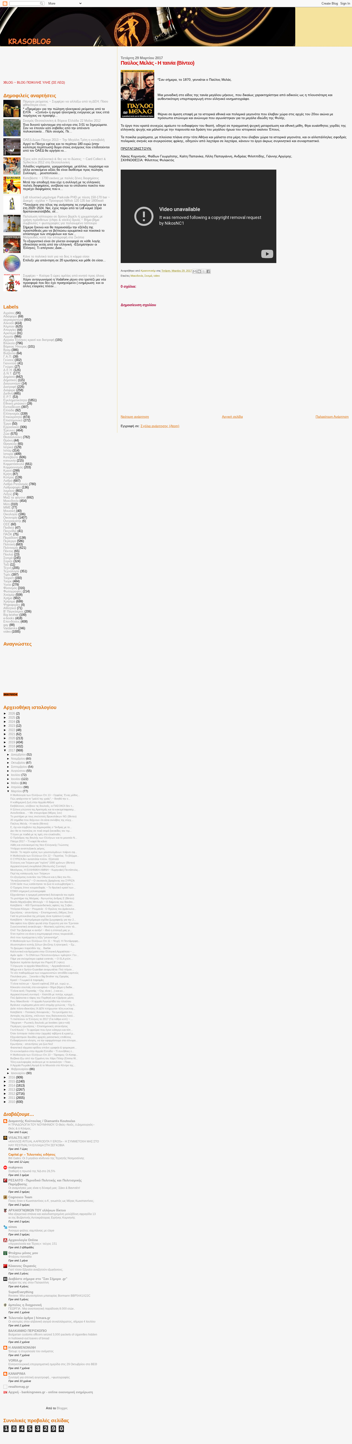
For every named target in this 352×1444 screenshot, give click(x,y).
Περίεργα (9, 541)
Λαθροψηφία (12, 487)
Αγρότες (9, 313)
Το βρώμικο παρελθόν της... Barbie (30, 948)
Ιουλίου (16, 775)
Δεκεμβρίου (19, 754)
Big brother (10, 615)
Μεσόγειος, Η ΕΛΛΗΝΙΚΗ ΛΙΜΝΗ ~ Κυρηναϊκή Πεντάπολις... (45, 869)
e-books (8, 618)
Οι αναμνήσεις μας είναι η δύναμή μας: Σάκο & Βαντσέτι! (44, 1188)
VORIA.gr (15, 1360)
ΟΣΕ (6, 524)
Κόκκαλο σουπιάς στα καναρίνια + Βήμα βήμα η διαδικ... (42, 987)
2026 (12, 713)
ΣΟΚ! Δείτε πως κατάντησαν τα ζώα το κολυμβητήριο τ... (42, 883)
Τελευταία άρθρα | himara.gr (29, 1318)
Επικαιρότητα (12, 417)
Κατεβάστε (10, 457)
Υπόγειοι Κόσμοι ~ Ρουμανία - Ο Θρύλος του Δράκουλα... (43, 908)
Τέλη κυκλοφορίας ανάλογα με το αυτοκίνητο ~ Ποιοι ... (41, 1061)
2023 (12, 726)
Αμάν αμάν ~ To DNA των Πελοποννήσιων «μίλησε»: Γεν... (44, 955)
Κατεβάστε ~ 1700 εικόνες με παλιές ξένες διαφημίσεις (61, 178)
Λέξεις (7, 494)
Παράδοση (10, 537)
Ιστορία (8, 454)
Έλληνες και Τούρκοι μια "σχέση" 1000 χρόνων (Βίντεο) (42, 862)
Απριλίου (17, 787)
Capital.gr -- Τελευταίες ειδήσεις (32, 1154)
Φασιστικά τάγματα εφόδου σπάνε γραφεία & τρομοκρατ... (43, 1047)
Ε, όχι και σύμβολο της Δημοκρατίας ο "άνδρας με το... (41, 827)
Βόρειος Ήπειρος (15, 346)
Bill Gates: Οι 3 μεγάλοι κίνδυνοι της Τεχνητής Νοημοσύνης (46, 1158)
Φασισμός (10, 588)
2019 (12, 742)
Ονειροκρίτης (12, 521)
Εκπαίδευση (11, 407)
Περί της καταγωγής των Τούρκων (30, 873)
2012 (12, 1093)
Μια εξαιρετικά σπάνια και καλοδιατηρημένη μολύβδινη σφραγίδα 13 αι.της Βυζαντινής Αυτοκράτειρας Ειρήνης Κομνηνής (52, 1216)
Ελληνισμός (11, 413)
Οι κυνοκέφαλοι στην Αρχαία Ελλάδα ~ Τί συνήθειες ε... (42, 1051)
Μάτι (6, 504)
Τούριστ (8, 578)
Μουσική (9, 511)
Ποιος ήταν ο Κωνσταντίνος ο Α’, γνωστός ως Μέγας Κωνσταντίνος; (51, 1201)
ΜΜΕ (7, 507)
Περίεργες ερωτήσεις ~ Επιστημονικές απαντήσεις (39, 1026)
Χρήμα (7, 598)
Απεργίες (9, 330)
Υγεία (7, 584)
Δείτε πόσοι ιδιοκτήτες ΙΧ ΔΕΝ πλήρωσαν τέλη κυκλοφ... (42, 1008)
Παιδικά (8, 527)
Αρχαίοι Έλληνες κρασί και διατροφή (28, 340)
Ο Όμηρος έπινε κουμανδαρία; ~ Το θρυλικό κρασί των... (43, 887)
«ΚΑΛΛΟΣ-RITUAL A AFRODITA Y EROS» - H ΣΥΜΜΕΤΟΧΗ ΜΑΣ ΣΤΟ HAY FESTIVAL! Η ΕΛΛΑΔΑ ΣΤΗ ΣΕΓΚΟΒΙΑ (53, 1143)
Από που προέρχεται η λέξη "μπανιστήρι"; (34, 937)
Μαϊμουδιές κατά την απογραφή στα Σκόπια (53, 237)
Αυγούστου (18, 771)
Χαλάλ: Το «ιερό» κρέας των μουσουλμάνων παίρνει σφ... (43, 852)
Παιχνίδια (10, 531)
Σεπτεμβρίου (19, 766)
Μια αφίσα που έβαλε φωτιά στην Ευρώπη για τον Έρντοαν (44, 923)
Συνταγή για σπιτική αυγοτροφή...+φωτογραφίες (39, 1377)
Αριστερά (9, 333)
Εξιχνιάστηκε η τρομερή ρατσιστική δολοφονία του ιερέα (42, 894)
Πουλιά (8, 554)
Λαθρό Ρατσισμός (15, 484)
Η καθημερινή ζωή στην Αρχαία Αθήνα (32, 802)
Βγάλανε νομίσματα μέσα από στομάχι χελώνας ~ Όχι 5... (43, 1004)
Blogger (62, 1408)
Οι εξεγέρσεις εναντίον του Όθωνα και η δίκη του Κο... (41, 877)
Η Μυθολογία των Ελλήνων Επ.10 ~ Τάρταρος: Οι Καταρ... (44, 1054)
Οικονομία (10, 517)
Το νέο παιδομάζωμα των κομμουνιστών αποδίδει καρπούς (44, 972)
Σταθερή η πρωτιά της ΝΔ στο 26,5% (31, 1171)
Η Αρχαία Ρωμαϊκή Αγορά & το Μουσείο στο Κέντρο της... (42, 1065)
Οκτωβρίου (18, 762)
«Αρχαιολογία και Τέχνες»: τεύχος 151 (32, 1243)
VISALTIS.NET (19, 1138)
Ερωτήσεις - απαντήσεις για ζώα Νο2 (31, 1044)
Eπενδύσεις (11, 621)
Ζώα (6, 433)
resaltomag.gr (18, 1386)
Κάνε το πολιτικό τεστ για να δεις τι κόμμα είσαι (56, 256)
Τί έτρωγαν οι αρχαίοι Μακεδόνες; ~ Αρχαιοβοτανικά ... (41, 965)
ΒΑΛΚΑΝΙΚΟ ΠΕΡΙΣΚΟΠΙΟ (27, 1331)
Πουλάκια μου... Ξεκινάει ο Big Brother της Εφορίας (39, 976)
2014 (12, 1085)
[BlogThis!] (199, 271)
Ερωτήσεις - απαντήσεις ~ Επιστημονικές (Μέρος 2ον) (41, 912)
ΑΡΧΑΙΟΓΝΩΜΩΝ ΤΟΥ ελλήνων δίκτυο (37, 1210)
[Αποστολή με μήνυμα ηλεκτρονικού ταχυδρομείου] (194, 271)
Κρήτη (7, 474)
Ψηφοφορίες (11, 605)
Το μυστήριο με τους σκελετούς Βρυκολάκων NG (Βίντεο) (43, 816)
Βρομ (7, 350)
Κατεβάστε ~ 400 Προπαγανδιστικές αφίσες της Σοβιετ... (42, 905)
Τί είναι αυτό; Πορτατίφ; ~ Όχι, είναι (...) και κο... (37, 990)
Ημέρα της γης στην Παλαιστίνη (28, 1282)
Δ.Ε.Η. (8, 370)
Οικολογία (10, 514)
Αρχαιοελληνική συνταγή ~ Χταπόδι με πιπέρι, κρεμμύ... (42, 994)
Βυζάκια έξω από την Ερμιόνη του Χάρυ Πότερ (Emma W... (44, 1058)
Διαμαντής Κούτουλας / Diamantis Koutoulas (41, 1121)
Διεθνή (8, 393)
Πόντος (8, 551)
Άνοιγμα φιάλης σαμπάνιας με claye (31, 1230)
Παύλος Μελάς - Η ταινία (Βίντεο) (29, 823)
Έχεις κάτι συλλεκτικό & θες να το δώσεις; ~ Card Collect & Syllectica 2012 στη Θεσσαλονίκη (64, 160)
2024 (12, 721)
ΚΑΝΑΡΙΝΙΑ (16, 1373)
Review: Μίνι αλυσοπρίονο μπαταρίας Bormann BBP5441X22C (49, 1295)
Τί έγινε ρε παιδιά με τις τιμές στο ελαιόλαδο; (35, 834)
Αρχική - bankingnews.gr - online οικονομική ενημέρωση (50, 1392)
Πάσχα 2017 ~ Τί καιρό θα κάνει (28, 841)
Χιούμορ (9, 594)
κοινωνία (9, 460)
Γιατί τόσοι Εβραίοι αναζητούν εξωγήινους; (35, 1269)
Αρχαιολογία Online (23, 1240)
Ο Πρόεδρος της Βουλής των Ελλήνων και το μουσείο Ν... (43, 837)
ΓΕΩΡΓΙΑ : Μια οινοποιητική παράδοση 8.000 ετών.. (41, 1308)
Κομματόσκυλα (13, 464)
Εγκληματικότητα (15, 400)
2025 (12, 717)
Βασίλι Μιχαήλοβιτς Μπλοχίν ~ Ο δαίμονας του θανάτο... (42, 901)
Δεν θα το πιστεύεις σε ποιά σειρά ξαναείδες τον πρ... (41, 830)
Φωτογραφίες (12, 591)
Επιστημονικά (13, 420)
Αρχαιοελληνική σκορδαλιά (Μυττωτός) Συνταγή (38, 866)
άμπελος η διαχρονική (25, 1305)
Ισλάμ (7, 450)
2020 (12, 738)
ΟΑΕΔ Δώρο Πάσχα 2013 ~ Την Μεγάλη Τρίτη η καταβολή (63, 140)
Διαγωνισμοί (12, 383)
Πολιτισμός (10, 548)
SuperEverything (20, 1292)
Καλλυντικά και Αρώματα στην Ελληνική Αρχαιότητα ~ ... (42, 951)
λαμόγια (9, 491)
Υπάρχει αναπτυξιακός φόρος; (27, 848)
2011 (12, 1098)
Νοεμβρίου (18, 758)
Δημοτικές (10, 380)
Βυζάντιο (9, 353)
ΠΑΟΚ (7, 534)
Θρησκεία (10, 444)
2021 (12, 734)
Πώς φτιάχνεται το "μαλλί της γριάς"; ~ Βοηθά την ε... (40, 798)
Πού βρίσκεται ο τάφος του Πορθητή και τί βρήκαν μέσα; (42, 997)
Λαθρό (7, 480)
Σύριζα (7, 561)
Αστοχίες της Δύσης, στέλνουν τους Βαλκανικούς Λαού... (42, 1015)
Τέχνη (7, 568)
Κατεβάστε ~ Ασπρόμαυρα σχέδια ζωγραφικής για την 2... (43, 919)
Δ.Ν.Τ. (7, 373)
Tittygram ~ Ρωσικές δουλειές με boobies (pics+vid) (40, 1022)
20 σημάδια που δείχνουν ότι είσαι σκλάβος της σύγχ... (41, 820)
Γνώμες (8, 366)
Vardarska (10, 628)
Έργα (7, 423)
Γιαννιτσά (10, 363)
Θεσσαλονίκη (12, 437)
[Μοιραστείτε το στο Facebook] (208, 271)
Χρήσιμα (9, 601)
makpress (15, 1167)
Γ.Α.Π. (7, 356)
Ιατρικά (8, 447)
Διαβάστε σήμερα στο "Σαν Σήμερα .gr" (37, 1279)
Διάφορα (9, 390)
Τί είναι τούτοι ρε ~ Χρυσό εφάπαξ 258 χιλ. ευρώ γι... (40, 983)
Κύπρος (8, 477)
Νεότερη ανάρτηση (135, 416)
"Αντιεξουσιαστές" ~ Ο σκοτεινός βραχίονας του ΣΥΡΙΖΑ (42, 880)
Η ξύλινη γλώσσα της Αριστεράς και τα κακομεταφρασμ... (43, 809)
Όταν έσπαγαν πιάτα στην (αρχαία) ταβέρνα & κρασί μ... (42, 1033)
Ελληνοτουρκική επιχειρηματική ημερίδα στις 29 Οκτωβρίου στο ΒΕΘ (52, 1364)
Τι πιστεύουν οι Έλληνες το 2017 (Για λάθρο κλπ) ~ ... (41, 1019)
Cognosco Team (20, 1197)
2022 (12, 730)
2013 (12, 1089)
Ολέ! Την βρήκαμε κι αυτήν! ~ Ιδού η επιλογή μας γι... (41, 930)
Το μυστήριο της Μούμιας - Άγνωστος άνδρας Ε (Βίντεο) (42, 898)
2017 (12, 750)
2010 (12, 1102)
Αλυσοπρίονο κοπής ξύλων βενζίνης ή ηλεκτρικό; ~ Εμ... (43, 944)
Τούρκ (7, 581)
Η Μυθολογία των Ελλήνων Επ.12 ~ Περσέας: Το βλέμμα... (44, 855)
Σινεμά (148, 275)
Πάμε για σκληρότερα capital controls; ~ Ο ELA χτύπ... (41, 958)
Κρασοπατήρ (148, 270)
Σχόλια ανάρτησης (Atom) (160, 426)
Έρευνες (9, 430)
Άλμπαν (9, 326)
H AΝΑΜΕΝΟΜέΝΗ (22, 1347)
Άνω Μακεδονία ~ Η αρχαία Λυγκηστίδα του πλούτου (40, 1001)
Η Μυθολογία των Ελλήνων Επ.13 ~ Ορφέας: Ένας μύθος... (45, 795)
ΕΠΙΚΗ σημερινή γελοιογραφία (27, 891)
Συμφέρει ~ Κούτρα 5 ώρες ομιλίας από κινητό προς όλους (63, 275)
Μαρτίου (17, 791)
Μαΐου (15, 783)
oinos (12, 1227)
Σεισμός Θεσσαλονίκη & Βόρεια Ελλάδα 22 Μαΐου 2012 (62, 120)
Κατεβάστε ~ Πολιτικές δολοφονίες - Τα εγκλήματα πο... (42, 1012)
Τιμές (7, 574)
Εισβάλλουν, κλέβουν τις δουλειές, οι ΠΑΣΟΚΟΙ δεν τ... (42, 805)
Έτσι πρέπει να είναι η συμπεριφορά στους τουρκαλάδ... (42, 933)
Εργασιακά (11, 427)
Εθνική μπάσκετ (14, 403)
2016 (12, 1077)
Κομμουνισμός (13, 467)
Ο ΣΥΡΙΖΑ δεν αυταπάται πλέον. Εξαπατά (34, 859)
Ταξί (6, 564)
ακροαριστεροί (13, 319)
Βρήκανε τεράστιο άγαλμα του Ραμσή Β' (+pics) (37, 962)
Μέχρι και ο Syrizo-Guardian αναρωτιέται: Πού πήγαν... (42, 969)
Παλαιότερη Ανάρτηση (332, 416)
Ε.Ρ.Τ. (7, 397)
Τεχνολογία (11, 571)
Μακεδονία (137, 275)
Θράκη (8, 440)
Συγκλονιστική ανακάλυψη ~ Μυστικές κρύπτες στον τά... (43, 926)
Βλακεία (9, 343)
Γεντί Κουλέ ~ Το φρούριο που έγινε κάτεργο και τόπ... (41, 1029)
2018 (12, 746)
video (156, 275)
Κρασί (7, 470)
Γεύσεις (8, 360)
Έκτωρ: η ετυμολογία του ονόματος (31, 1351)
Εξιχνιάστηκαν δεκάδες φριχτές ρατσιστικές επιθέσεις (40, 1037)
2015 (12, 1081)
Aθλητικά (9, 608)
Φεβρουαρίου (20, 1069)
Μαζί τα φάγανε (14, 497)
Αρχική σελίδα (232, 416)
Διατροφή (9, 387)
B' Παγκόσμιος (13, 611)
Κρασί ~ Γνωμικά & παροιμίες (27, 980)
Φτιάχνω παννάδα (20, 1256)
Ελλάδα (8, 410)
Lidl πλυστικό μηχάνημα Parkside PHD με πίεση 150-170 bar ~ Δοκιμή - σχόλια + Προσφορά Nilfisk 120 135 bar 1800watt (66, 199)
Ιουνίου (16, 779)
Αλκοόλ (8, 323)
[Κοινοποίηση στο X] (203, 271)
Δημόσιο (9, 376)
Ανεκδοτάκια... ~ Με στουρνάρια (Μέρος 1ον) (36, 812)
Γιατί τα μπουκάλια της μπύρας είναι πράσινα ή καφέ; (40, 916)
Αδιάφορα (10, 316)
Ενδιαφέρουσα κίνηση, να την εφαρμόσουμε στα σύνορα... (44, 1040)
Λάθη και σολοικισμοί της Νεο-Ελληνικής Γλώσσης (39, 844)
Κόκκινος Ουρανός (22, 1266)
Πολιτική (9, 544)
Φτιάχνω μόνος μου (23, 1253)
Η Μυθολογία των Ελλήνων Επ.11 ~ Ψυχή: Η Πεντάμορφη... (45, 941)
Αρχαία (8, 336)
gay (5, 625)
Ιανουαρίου (18, 1073)
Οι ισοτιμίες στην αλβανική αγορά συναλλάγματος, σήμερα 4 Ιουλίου (52, 1321)
